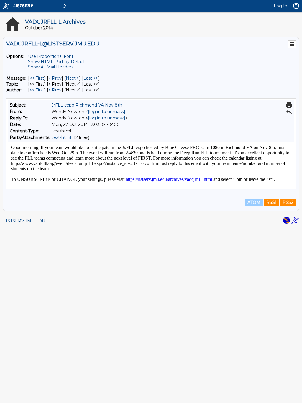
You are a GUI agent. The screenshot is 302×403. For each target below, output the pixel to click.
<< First (36, 78)
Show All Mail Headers (50, 67)
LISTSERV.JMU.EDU (24, 221)
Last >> (90, 78)
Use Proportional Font (50, 56)
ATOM (253, 202)
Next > (72, 78)
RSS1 (271, 202)
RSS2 (288, 202)
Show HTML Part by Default (57, 61)
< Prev (55, 78)
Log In (280, 6)
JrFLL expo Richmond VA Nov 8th (87, 105)
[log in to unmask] (106, 111)
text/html (61, 137)
